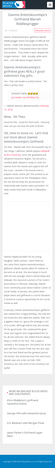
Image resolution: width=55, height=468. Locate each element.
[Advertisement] (27, 226)
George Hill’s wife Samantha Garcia (26, 413)
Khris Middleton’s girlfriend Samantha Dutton (22, 402)
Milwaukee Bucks (42, 30)
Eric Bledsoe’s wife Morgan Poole (25, 423)
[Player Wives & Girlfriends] (13, 4)
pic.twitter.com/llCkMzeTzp (25, 97)
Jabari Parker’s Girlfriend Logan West (24, 434)
